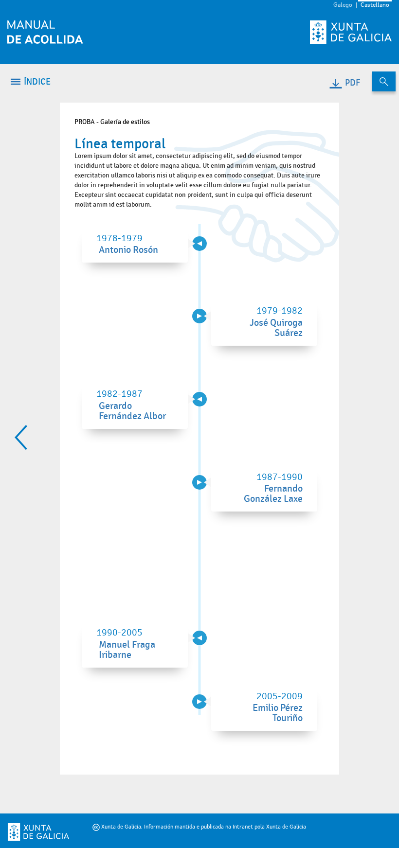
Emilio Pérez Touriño (278, 713)
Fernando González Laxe (273, 494)
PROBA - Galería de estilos (112, 122)
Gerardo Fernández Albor (132, 411)
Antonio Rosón (128, 250)
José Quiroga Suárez (276, 328)
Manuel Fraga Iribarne (127, 650)
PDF (352, 83)
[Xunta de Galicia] (27, 832)
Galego (342, 5)
